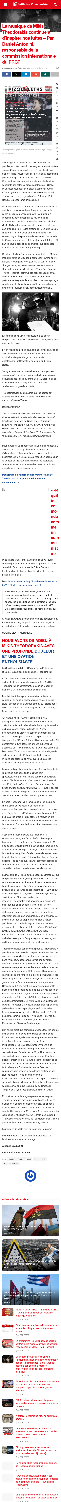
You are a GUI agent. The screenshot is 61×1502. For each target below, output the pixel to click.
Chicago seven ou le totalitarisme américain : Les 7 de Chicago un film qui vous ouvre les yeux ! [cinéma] (36, 1450)
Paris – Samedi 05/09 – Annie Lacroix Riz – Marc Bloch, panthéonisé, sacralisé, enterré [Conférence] (37, 1312)
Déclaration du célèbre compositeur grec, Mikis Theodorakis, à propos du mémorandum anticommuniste (27, 478)
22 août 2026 (23, 1394)
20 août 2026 (23, 1422)
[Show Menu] (5, 4)
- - (30, 1185)
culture (12, 1159)
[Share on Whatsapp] (45, 74)
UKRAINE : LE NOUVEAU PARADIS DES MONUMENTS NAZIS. (25, 1228)
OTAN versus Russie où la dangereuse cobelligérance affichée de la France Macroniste (30, 1262)
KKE (44, 1159)
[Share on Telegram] (25, 74)
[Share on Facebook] (6, 74)
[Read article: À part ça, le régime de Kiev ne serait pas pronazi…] (7, 1418)
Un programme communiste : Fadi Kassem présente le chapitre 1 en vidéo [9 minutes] (37, 1496)
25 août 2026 (12, 1233)
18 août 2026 (23, 1457)
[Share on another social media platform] (55, 74)
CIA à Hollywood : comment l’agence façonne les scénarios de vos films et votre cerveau (37, 1403)
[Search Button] (55, 4)
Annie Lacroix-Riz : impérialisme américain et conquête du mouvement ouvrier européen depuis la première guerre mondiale (37, 1386)
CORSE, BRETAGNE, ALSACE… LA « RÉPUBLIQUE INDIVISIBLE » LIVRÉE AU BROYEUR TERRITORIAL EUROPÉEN (36, 1433)
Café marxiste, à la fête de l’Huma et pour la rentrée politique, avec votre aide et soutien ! (36, 1328)
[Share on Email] (35, 74)
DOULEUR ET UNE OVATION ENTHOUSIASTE (28, 656)
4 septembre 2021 (9, 68)
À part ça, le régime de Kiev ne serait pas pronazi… (36, 1417)
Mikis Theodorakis (11, 1163)
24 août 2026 (12, 1267)
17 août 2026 (23, 1469)
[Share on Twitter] (16, 74)
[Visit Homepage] (30, 4)
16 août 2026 (23, 1488)
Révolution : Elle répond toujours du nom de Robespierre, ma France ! (36, 1464)
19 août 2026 (23, 1441)
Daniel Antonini (24, 1159)
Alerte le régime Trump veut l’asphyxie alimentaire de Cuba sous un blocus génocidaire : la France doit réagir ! (29, 1295)
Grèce (36, 1159)
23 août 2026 (23, 1335)
